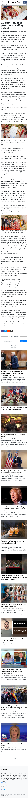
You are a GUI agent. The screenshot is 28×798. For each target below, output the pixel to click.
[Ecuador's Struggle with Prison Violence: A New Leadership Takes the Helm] (14, 694)
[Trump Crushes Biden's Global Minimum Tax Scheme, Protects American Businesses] (14, 360)
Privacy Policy (4, 795)
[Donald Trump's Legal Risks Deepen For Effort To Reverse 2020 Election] (14, 495)
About (24, 794)
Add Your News (4, 785)
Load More (14, 758)
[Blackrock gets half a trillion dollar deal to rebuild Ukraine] (14, 627)
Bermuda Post (14, 1)
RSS (3, 786)
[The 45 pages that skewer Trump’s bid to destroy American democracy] (14, 459)
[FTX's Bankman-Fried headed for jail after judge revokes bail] (14, 593)
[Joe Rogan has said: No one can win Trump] (14, 423)
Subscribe (23, 341)
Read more (3, 782)
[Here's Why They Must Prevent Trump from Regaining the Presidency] (14, 396)
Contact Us (19, 794)
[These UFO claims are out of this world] (14, 732)
